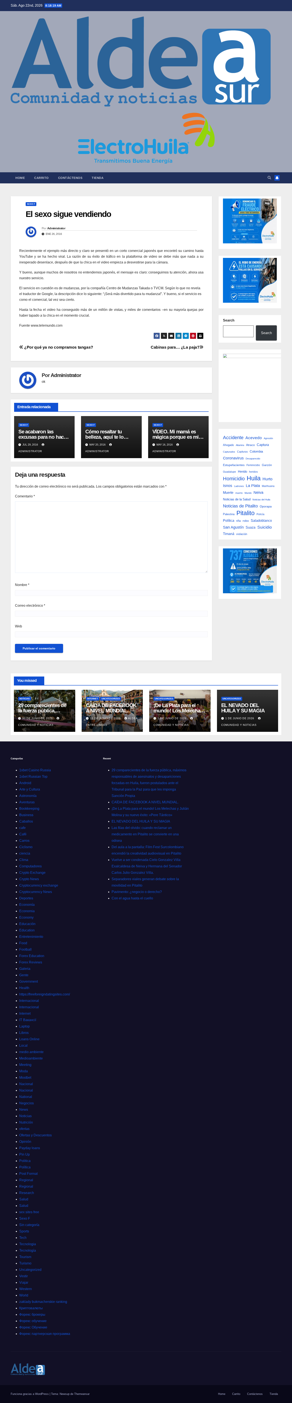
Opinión (25, 1141)
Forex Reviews (30, 962)
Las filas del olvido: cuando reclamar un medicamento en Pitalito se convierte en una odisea (145, 834)
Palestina (228, 514)
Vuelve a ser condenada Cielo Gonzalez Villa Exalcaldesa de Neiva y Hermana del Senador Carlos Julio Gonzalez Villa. (147, 866)
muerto (239, 493)
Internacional (29, 1001)
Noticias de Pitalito (240, 506)
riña (238, 520)
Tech (23, 1237)
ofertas (24, 1129)
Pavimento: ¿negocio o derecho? (137, 892)
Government (28, 981)
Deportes (26, 898)
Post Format (28, 1173)
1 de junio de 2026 (172, 718)
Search (228, 320)
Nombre (22, 585)
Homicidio (234, 478)
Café (23, 834)
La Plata (253, 486)
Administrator (56, 228)
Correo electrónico (30, 605)
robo (246, 520)
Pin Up (24, 1154)
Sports (24, 1231)
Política (228, 520)
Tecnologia (27, 1244)
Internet (92, 698)
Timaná (228, 534)
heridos (253, 471)
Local (23, 1045)
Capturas (242, 451)
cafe (22, 828)
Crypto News (29, 879)
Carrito (41, 178)
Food (23, 943)
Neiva (258, 492)
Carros (24, 840)
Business (26, 815)
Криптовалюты (31, 1308)
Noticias (24, 698)
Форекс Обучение (33, 1327)
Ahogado (228, 445)
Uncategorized (111, 698)
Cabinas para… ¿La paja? (175, 347)
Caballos (26, 821)
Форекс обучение (33, 1321)
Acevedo (253, 438)
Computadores (30, 866)
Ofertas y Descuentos (35, 1135)
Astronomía (28, 796)
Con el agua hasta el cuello (132, 898)
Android (25, 783)
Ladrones (239, 486)
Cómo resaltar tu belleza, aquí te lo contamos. (104, 437)
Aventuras (27, 802)
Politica (25, 1161)
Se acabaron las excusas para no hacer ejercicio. (43, 437)
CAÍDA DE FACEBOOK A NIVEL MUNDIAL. (111, 707)
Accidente (233, 437)
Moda (23, 1071)
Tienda (97, 178)
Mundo (248, 493)
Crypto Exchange (32, 872)
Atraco (250, 445)
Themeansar (82, 1394)
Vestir (23, 1276)
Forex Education (31, 956)
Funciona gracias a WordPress (30, 1394)
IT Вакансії (27, 1020)
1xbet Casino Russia (35, 770)
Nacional (26, 1084)
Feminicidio (253, 465)
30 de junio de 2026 (38, 718)
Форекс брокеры (32, 1314)
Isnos (227, 486)
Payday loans (29, 1148)
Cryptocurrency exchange (38, 885)
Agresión (268, 438)
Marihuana (268, 486)
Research (26, 1193)
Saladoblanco (261, 520)
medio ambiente (31, 1052)
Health (24, 988)
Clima (23, 860)
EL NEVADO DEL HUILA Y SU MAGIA (243, 707)
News (23, 1109)
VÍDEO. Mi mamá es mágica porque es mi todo (175, 437)
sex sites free (29, 1212)
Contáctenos (70, 178)
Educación (27, 924)
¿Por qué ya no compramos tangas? (58, 347)
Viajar (23, 1282)
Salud (23, 1199)
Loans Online (29, 1039)
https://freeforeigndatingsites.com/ (44, 994)
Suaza (250, 527)
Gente (23, 975)
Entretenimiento (31, 936)
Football (25, 949)
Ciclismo (25, 847)
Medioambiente (31, 1058)
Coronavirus (233, 458)
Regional (26, 1180)
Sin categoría (29, 1225)
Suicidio (264, 527)
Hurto (268, 479)
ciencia (24, 853)
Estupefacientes (234, 465)
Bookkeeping (29, 808)
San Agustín (233, 527)
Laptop (24, 1026)
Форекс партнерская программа (44, 1334)
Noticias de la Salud (237, 499)
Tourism (25, 1257)
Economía (27, 904)
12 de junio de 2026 (105, 718)
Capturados (229, 451)
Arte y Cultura (29, 789)
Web (18, 626)
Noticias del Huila (261, 499)
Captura (263, 445)
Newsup (64, 1394)
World (23, 1295)
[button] (269, 178)
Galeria (24, 968)
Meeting (25, 1065)
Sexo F (31, 204)
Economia (27, 911)
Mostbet (25, 1077)
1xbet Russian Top (33, 776)
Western (25, 1289)
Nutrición (26, 1122)
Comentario (25, 496)
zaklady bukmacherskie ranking (43, 1302)
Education (27, 930)
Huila (254, 478)
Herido (242, 471)
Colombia (256, 451)
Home (20, 178)
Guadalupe (229, 471)
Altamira (240, 445)
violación (241, 534)
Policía (260, 514)
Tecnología (27, 1250)
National (25, 1097)
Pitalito (245, 513)
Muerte (228, 492)
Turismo (25, 1263)
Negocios (26, 1103)
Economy (26, 917)
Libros (24, 1033)
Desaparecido (253, 458)
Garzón (267, 465)
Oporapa (266, 506)
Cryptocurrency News (35, 892)
